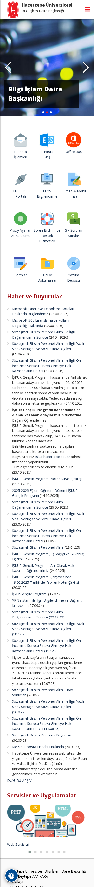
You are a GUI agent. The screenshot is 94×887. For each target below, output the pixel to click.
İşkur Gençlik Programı (29, 594)
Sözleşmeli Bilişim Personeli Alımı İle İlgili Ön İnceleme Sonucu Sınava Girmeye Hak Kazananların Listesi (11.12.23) (46, 645)
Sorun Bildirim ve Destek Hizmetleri (47, 235)
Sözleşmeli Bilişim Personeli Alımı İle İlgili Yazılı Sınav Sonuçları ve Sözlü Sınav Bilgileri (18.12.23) (48, 628)
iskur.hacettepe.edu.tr (52, 456)
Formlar (20, 275)
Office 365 (74, 151)
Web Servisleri (18, 844)
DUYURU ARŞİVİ (20, 780)
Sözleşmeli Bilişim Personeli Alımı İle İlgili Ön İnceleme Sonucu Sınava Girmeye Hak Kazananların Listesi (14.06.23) (46, 723)
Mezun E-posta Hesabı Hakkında (38, 746)
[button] (86, 67)
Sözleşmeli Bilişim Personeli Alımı (38, 547)
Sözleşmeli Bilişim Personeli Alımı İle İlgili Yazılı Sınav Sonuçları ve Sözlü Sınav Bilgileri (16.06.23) (48, 706)
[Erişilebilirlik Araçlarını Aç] (11, 875)
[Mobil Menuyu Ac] (88, 9)
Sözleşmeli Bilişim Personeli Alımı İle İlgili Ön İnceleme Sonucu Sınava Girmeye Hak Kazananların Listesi (46, 365)
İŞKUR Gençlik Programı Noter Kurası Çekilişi (47, 479)
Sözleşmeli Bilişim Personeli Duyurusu (41, 735)
